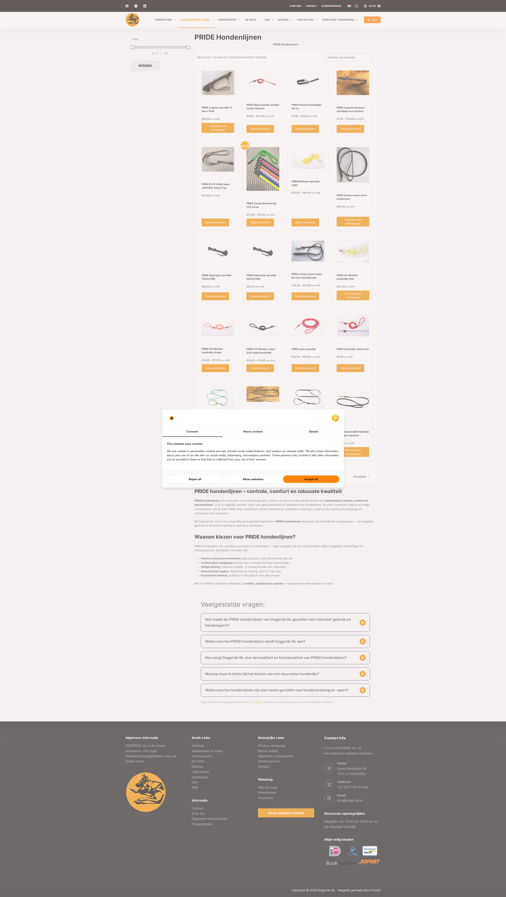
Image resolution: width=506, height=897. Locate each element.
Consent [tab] (192, 431)
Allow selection (253, 479)
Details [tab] (313, 431)
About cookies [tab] (253, 431)
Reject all (195, 479)
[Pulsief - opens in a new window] (335, 418)
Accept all (311, 479)
